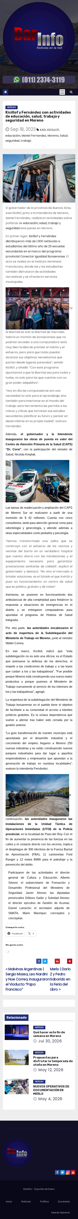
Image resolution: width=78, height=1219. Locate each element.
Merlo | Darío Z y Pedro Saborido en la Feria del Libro (60, 979)
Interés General (60, 1212)
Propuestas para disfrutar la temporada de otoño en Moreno (53, 1061)
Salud (63, 136)
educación (12, 136)
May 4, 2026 (50, 1098)
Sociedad (64, 1201)
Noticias (11, 107)
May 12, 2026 (50, 1069)
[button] (71, 92)
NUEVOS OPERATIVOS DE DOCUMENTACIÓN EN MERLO (51, 1090)
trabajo (26, 141)
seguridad (12, 141)
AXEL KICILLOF (49, 130)
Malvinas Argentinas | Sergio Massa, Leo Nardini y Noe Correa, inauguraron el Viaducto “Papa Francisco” (28, 979)
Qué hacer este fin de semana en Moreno (49, 1034)
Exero (51, 1189)
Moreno (53, 136)
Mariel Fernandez (34, 136)
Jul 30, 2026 (50, 1041)
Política (44, 1201)
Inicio (9, 1201)
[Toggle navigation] (62, 92)
